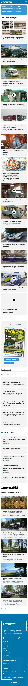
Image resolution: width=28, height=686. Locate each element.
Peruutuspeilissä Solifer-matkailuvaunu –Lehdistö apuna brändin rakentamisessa (14, 38)
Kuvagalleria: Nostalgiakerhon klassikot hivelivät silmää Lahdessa (13, 288)
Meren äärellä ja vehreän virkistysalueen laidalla (13, 555)
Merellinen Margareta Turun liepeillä (12, 600)
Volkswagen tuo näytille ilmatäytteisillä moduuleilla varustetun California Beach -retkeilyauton (14, 403)
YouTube (6, 641)
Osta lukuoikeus (9, 362)
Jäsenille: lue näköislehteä (11, 359)
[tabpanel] (14, 402)
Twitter (14, 638)
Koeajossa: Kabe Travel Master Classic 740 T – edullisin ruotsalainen (14, 478)
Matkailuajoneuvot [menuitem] (7, 646)
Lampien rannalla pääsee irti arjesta (12, 511)
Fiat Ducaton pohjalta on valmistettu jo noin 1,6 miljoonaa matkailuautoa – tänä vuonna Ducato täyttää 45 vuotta (13, 414)
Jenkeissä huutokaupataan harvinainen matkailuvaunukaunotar (13, 267)
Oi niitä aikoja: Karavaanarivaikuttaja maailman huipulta (13, 200)
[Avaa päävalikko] (25, 2)
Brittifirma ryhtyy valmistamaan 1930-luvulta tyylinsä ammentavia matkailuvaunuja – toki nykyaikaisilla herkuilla (13, 128)
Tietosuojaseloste (7, 677)
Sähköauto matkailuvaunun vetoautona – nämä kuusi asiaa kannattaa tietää (14, 423)
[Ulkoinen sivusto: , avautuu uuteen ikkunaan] (14, 342)
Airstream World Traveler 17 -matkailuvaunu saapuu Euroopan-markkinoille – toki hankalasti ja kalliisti (13, 382)
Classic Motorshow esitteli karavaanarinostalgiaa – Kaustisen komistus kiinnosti (12, 311)
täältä (19, 8)
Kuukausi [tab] (8, 374)
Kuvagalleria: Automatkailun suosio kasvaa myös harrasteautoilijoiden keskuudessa (12, 223)
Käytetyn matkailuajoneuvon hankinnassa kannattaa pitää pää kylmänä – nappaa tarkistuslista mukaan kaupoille (13, 468)
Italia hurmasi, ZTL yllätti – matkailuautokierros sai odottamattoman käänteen (14, 439)
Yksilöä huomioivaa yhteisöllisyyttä (12, 578)
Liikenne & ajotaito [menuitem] (7, 653)
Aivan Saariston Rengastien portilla (12, 533)
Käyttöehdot (14, 677)
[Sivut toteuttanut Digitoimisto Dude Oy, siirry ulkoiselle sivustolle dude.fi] (14, 682)
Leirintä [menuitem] (4, 648)
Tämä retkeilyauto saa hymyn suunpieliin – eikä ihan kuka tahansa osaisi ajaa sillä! (14, 105)
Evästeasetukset (21, 677)
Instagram (22, 638)
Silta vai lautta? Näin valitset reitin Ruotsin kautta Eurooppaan (12, 449)
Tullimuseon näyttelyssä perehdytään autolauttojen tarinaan (13, 60)
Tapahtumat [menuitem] (6, 655)
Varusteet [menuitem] (5, 650)
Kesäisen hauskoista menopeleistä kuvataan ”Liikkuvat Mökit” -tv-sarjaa (13, 82)
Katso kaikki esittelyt (5, 608)
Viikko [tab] (2, 374)
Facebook (6, 638)
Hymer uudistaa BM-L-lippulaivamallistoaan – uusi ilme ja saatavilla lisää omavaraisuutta (12, 393)
